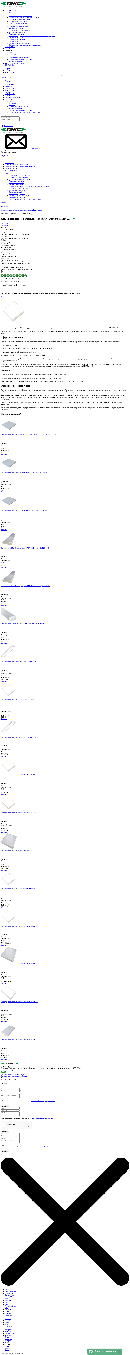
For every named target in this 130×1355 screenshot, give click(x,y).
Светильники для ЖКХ (17, 39)
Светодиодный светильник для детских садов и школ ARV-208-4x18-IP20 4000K (29, 434)
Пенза (7, 1346)
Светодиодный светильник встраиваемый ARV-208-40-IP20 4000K (24, 472)
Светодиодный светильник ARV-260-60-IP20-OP (18, 699)
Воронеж (8, 1313)
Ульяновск (8, 1326)
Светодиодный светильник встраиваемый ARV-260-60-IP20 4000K (24, 510)
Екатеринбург (10, 1295)
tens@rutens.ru (36, 148)
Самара (7, 1304)
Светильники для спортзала (18, 21)
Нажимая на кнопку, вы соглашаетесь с (29, 1101)
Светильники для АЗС (17, 41)
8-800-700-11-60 (6, 77)
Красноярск (9, 1309)
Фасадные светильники (17, 32)
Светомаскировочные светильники (21, 59)
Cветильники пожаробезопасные (20, 16)
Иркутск (8, 1328)
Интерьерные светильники (18, 27)
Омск (7, 1302)
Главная (7, 81)
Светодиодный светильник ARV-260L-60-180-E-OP (19, 661)
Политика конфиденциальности (12, 1070)
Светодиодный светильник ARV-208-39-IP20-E (17, 850)
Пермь (7, 1311)
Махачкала (8, 1335)
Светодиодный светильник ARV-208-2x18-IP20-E (18, 1039)
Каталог (12, 52)
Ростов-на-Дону (10, 1306)
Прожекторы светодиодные (18, 23)
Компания (12, 83)
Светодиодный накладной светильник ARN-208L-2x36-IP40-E (22, 623)
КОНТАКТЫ (9, 90)
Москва (7, 1289)
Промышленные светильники (19, 30)
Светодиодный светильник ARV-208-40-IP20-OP (18, 775)
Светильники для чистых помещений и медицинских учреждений (32, 36)
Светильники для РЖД (17, 197)
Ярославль (8, 1331)
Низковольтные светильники (19, 14)
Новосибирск (9, 1293)
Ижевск (7, 1322)
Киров (7, 1350)
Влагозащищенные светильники (20, 19)
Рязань (7, 1342)
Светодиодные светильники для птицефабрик (25, 45)
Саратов (8, 1319)
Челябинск (8, 1300)
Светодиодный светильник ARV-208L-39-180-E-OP (19, 737)
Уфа (6, 1308)
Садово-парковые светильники (19, 43)
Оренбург (8, 1339)
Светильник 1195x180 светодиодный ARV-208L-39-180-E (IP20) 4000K (25, 548)
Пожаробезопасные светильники (16, 164)
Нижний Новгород (11, 1297)
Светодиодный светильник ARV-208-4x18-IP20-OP (18, 888)
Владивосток (9, 1333)
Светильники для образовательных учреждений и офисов (29, 186)
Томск (7, 1337)
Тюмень (7, 1320)
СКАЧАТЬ (8, 99)
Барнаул (7, 1324)
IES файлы (12, 54)
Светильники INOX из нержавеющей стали (24, 17)
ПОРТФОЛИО (10, 85)
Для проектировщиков (13, 97)
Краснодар (8, 1317)
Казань (7, 1299)
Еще (6, 174)
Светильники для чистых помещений (11, 169)
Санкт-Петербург (11, 1291)
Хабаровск (8, 1330)
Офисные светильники (17, 25)
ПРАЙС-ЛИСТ (10, 94)
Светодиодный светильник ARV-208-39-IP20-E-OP (18, 813)
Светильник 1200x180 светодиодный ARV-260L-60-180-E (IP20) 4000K (25, 586)
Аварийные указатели (16, 34)
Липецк (7, 1348)
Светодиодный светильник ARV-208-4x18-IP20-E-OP (19, 926)
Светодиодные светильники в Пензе (13, 1074)
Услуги (7, 92)
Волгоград (8, 1315)
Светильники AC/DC (16, 38)
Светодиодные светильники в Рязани (14, 1076)
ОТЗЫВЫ (8, 86)
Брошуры (12, 56)
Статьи (7, 96)
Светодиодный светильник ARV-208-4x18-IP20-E (18, 964)
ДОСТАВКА (9, 88)
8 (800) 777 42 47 (7, 126)
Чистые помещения (15, 61)
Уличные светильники (16, 28)
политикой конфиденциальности (43, 1101)
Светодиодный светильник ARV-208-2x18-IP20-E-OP (19, 1002)
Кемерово (8, 1341)
